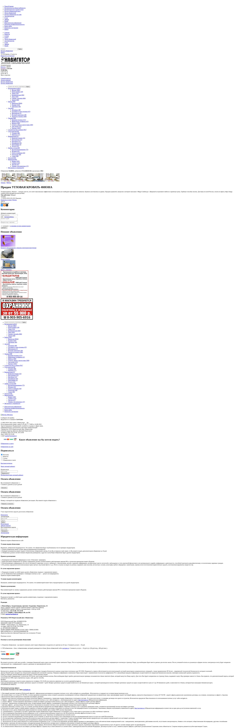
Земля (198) (15, 100)
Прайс (6, 21)
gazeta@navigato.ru (11, 436)
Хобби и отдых (14, 148)
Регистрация (5, 524)
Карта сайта (8, 26)
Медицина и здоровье (16, 168)
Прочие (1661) (16, 128)
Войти (6, 29)
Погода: (3, 67)
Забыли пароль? (6, 525)
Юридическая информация (12, 23)
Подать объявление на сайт (12, 14)
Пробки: (3, 68)
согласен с (17, 226)
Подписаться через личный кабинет (12, 475)
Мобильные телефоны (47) (20, 121)
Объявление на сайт (7, 446)
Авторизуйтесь (9, 217)
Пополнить (4, 515)
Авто (10, 108)
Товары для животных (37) (20, 166)
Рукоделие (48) (16, 154)
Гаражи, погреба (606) (19, 98)
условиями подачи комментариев (20, 226)
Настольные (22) (17, 139)
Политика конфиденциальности (14, 24)
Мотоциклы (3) (16, 113)
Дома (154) (15, 93)
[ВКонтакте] (2, 205)
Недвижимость (14, 88)
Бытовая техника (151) (19, 120)
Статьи (21, 9)
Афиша (6, 19)
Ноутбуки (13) (16, 141)
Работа (11, 101)
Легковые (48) (16, 110)
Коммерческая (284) (18, 95)
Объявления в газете (9, 460)
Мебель (9, 182)
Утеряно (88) (16, 133)
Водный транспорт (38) (19, 115)
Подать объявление (10, 11)
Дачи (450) (15, 96)
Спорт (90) (15, 156)
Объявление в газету (7, 443)
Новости (23, 8)
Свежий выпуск (6, 78)
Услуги (12, 158)
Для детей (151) (16, 126)
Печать (14, 200)
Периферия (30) (17, 143)
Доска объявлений (10, 13)
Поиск (6, 6)
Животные (12, 159)
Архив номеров (6, 80)
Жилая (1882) (16, 90)
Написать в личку (6, 200)
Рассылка (6, 454)
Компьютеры (13, 136)
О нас (6, 18)
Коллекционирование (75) (20, 149)
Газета (18, 11)
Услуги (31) (15, 146)
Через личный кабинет (8, 466)
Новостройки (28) (17, 92)
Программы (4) (16, 144)
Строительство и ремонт (17, 130)
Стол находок (13, 131)
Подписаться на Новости (12, 8)
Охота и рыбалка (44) (18, 153)
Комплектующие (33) (18, 138)
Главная (10, 6)
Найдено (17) (16, 134)
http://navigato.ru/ (83, 700)
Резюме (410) (16, 105)
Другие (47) (15, 164)
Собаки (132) (16, 163)
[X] (7, 205)
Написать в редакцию (11, 28)
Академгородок (9, 16)
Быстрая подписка (6, 463)
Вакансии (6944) (17, 103)
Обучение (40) (16, 106)
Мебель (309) (16, 123)
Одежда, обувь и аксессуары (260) (22, 125)
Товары (12, 118)
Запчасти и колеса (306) (19, 116)
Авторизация (5, 533)
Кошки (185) (16, 161)
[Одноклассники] (4, 205)
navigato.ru (65, 648)
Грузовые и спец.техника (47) (21, 111)
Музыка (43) (15, 151)
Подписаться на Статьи (11, 9)
